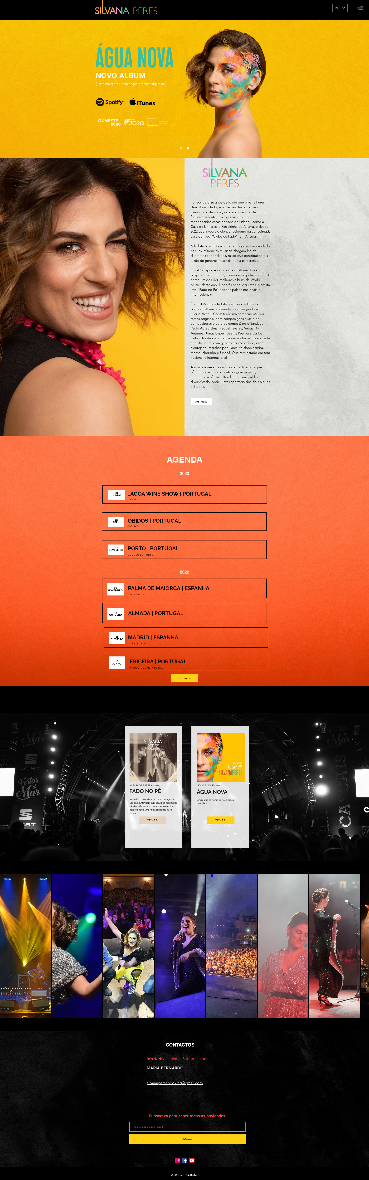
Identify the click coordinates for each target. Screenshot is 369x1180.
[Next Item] (362, 945)
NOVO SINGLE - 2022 (209, 785)
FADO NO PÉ (145, 791)
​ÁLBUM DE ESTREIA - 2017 (144, 785)
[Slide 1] (181, 148)
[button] (359, 8)
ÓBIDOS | (140, 521)
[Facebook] (184, 1160)
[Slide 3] (188, 148)
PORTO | (139, 548)
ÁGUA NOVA (212, 792)
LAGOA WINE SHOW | (155, 494)
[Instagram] (177, 1160)
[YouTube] (191, 1160)
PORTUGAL (198, 494)
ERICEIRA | (144, 661)
